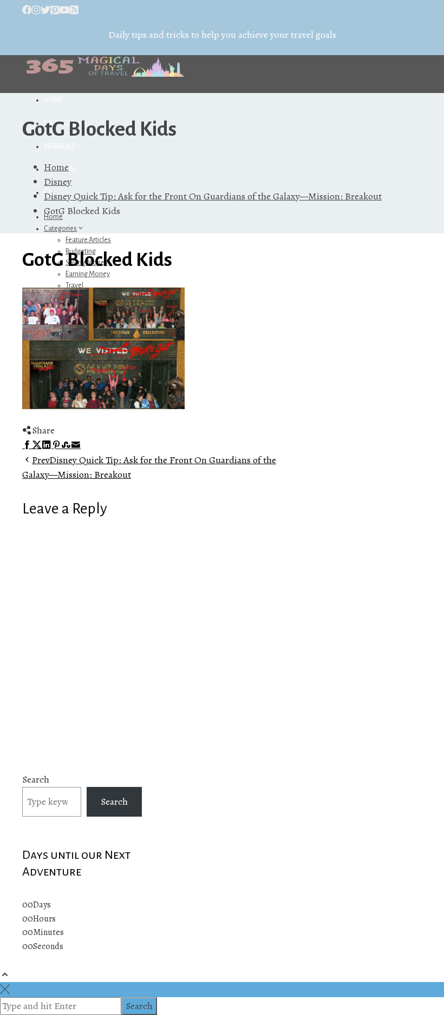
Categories (60, 228)
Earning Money (88, 274)
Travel (74, 285)
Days (42, 905)
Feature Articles (88, 240)
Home (53, 100)
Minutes (48, 932)
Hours (44, 919)
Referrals (60, 146)
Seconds (48, 946)
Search (35, 779)
